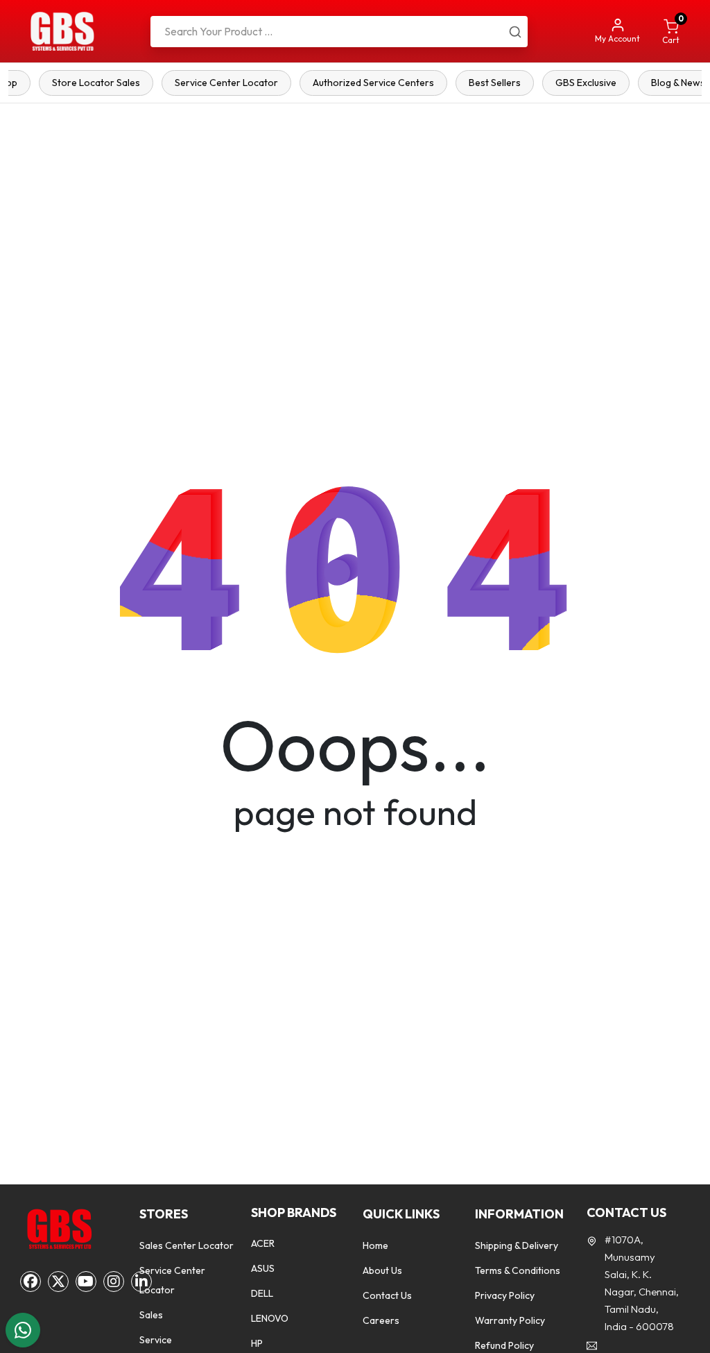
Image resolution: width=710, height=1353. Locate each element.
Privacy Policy (505, 1295)
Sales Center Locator (186, 1245)
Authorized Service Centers (373, 82)
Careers (381, 1320)
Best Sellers (495, 82)
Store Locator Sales (96, 82)
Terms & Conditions (517, 1270)
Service (155, 1340)
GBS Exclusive (585, 82)
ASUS (263, 1268)
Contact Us (387, 1295)
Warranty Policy (510, 1320)
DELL (262, 1293)
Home (375, 1245)
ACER (263, 1243)
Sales (151, 1315)
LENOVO (269, 1318)
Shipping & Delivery (516, 1245)
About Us (382, 1270)
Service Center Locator (226, 82)
